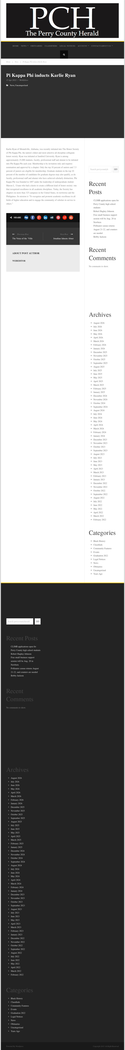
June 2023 (97, 461)
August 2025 (98, 366)
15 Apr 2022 (11, 80)
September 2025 (100, 363)
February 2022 (99, 519)
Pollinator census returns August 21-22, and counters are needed (105, 229)
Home (16, 46)
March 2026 (98, 341)
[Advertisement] (62, 109)
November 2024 (100, 399)
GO (115, 169)
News (24, 46)
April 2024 (98, 424)
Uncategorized (21, 85)
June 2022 (97, 505)
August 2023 (98, 454)
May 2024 (97, 421)
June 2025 (97, 373)
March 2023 (98, 472)
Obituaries (36, 46)
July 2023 (97, 457)
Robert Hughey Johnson (103, 211)
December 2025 (100, 352)
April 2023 (98, 468)
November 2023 (100, 443)
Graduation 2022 (100, 555)
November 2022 (100, 486)
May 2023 (97, 464)
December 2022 (100, 483)
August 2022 (98, 497)
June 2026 (97, 330)
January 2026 (99, 348)
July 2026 (97, 326)
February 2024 (99, 432)
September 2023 (100, 450)
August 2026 (98, 322)
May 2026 (97, 333)
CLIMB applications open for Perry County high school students (106, 204)
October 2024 (99, 403)
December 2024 (100, 395)
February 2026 (99, 344)
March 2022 (98, 515)
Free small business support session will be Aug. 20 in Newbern (105, 218)
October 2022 (99, 490)
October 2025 (99, 359)
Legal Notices (67, 46)
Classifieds (51, 46)
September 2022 (100, 494)
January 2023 (99, 479)
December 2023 (100, 439)
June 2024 (97, 417)
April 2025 (98, 381)
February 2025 (99, 388)
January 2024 (99, 435)
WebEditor (23, 80)
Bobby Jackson (99, 236)
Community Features (102, 548)
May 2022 (97, 508)
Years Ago (97, 573)
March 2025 (98, 384)
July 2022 (97, 501)
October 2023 (99, 446)
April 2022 (98, 512)
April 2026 (98, 337)
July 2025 (97, 370)
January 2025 (99, 392)
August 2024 (98, 410)
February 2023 (99, 475)
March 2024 (98, 428)
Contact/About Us (101, 46)
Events (96, 552)
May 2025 (97, 377)
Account (82, 46)
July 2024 (97, 413)
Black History (99, 541)
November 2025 (100, 355)
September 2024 (100, 406)
